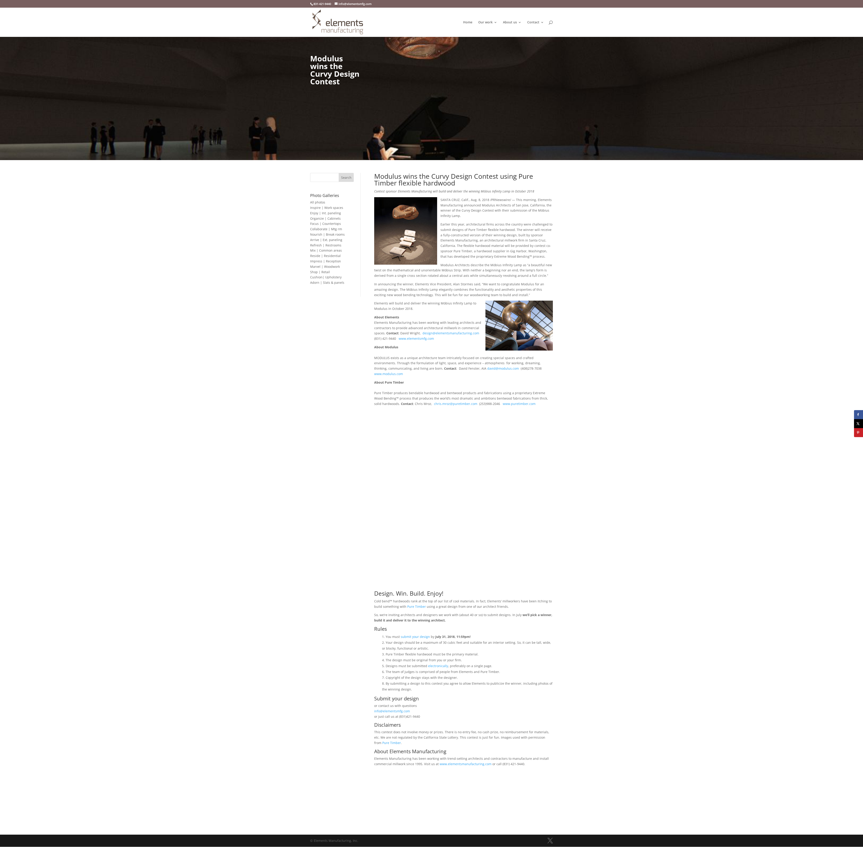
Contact (533, 22)
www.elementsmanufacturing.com (466, 764)
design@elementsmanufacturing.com (451, 333)
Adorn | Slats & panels (327, 282)
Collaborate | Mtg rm (326, 229)
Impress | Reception (325, 261)
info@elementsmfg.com (392, 711)
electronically (438, 666)
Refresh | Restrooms (325, 245)
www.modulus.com (388, 374)
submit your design (415, 637)
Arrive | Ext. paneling (326, 240)
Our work (485, 22)
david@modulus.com (503, 368)
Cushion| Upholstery (326, 277)
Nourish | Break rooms (327, 234)
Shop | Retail (320, 272)
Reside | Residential (325, 256)
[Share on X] (858, 423)
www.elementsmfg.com (416, 338)
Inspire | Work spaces (326, 208)
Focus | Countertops (325, 223)
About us (510, 22)
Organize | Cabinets (325, 218)
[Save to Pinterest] (858, 432)
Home (467, 22)
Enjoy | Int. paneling (325, 213)
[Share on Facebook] (858, 414)
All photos (317, 202)
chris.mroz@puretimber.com (455, 404)
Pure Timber (416, 606)
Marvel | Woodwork (325, 266)
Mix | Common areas (326, 250)
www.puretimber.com (519, 404)
